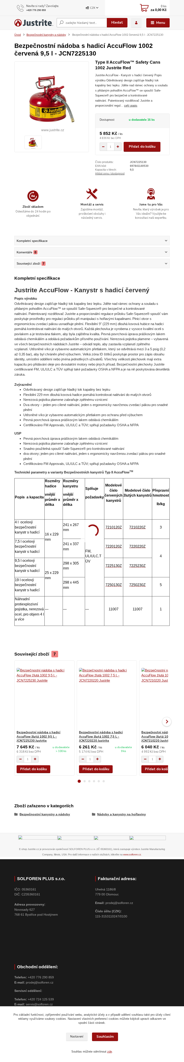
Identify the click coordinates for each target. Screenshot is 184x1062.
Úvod (17, 34)
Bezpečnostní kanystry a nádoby (46, 34)
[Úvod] (33, 23)
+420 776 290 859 (36, 10)
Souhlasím (105, 1036)
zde (109, 1051)
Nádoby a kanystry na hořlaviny (121, 814)
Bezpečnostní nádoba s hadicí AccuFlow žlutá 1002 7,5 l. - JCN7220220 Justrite (101, 736)
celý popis (130, 105)
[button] (79, 781)
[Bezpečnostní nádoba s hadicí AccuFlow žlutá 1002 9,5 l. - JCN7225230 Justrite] (44, 695)
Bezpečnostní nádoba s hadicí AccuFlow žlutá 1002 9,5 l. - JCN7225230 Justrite (38, 736)
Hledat (117, 22)
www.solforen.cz (132, 854)
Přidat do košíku (142, 146)
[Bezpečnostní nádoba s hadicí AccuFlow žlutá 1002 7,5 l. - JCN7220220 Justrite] (106, 695)
